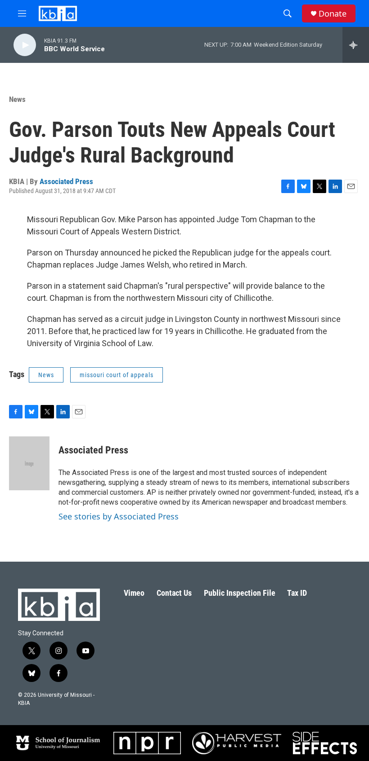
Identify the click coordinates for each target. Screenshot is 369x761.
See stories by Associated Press (118, 516)
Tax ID (297, 593)
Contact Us (174, 593)
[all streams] (355, 45)
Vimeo (134, 593)
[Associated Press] (29, 463)
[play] (25, 45)
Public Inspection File (239, 593)
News (17, 99)
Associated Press (66, 181)
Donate (332, 13)
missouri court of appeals (116, 374)
